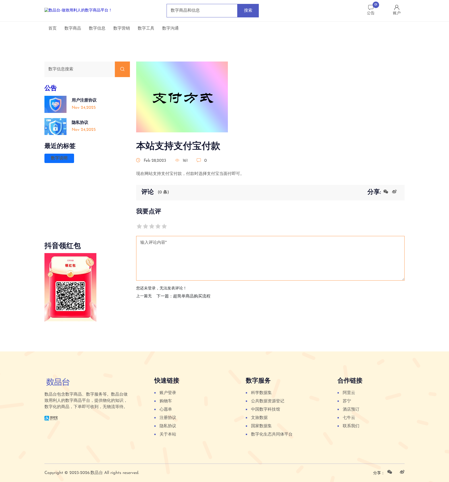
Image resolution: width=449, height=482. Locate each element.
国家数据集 (261, 426)
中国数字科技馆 (265, 410)
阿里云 (349, 393)
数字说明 (59, 158)
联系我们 (351, 426)
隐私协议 (168, 426)
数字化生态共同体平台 (272, 434)
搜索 (248, 11)
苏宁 (347, 401)
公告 (50, 88)
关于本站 (168, 434)
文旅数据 (259, 418)
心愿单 (166, 410)
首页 (52, 28)
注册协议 (168, 418)
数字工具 (146, 28)
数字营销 (121, 28)
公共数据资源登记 (267, 401)
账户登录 (168, 393)
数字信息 (97, 28)
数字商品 (72, 28)
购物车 (166, 401)
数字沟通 (170, 28)
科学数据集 (261, 393)
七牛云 (349, 418)
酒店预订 (351, 410)
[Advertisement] (87, 206)
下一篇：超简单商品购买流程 (183, 296)
